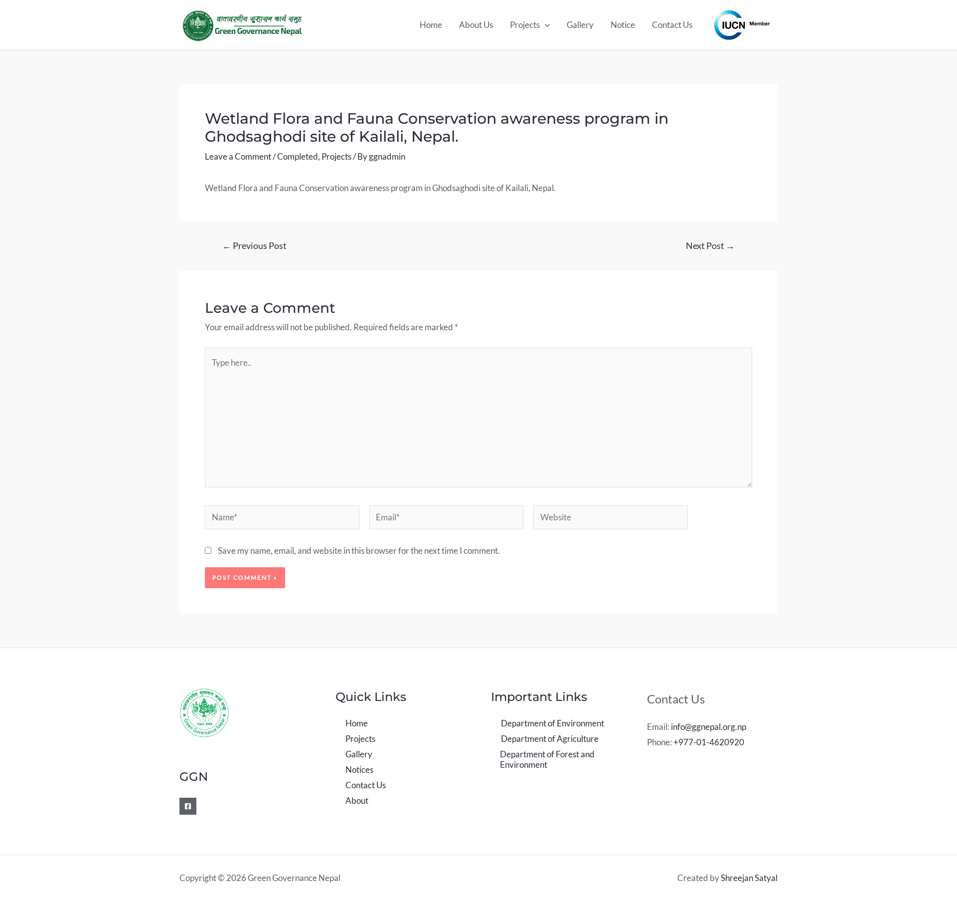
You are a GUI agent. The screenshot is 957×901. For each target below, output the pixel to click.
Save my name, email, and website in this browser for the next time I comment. (359, 550)
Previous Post (254, 245)
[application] (545, 25)
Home (431, 24)
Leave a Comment (238, 156)
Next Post (710, 245)
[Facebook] (187, 806)
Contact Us (672, 24)
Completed (297, 156)
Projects (525, 24)
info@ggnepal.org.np (708, 726)
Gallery (580, 24)
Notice (623, 24)
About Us (476, 24)
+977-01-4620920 (708, 742)
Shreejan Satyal (749, 878)
